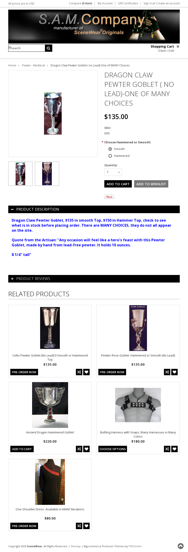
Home (12, 65)
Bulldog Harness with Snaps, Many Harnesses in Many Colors (138, 434)
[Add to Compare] (79, 372)
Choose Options (113, 449)
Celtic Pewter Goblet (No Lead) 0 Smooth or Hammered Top (50, 357)
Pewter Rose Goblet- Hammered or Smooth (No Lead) (138, 355)
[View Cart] (178, 46)
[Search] (48, 48)
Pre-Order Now (24, 372)
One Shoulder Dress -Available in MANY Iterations (50, 509)
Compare (80, 3)
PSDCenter (135, 546)
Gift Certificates (128, 3)
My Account (105, 3)
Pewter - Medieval (33, 65)
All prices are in (21, 3)
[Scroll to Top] (181, 546)
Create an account (168, 3)
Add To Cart (22, 449)
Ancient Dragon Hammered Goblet (50, 432)
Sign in (148, 3)
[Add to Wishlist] (86, 372)
